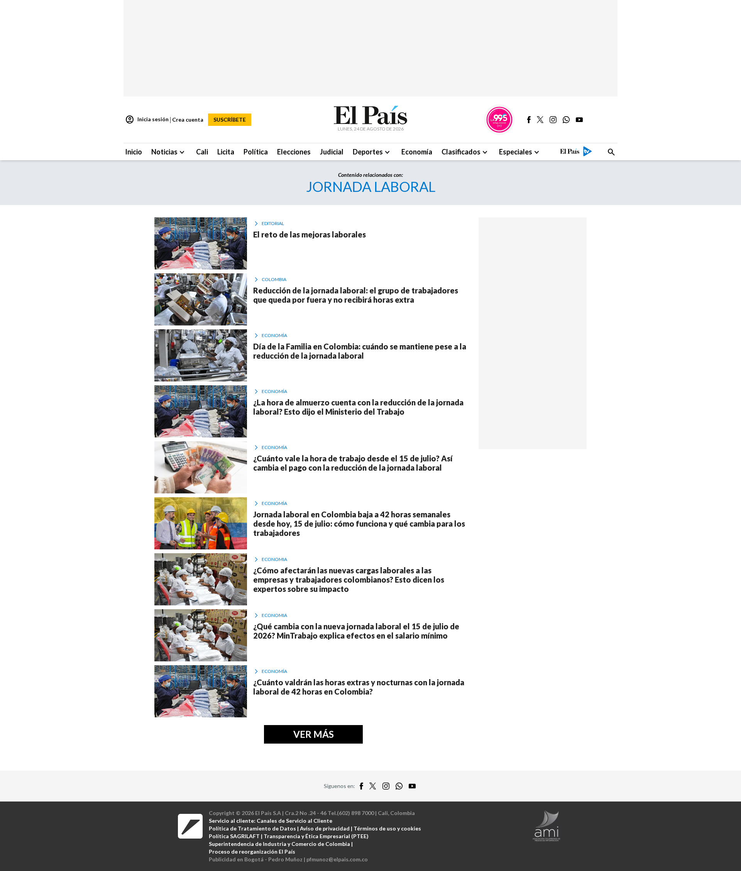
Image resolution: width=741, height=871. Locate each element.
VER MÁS (313, 734)
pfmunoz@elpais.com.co (337, 859)
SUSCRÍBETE (229, 119)
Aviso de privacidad (325, 828)
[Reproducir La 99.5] (499, 119)
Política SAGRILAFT (234, 836)
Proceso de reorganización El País (252, 851)
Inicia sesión (147, 119)
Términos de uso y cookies (387, 828)
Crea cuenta (187, 119)
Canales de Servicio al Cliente (294, 820)
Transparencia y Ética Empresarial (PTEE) (316, 836)
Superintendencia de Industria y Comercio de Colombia (279, 843)
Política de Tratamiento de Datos (252, 828)
